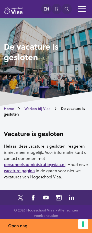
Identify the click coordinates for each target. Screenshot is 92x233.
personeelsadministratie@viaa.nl (34, 164)
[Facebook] (33, 198)
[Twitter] (20, 198)
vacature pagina (19, 171)
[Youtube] (46, 198)
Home (9, 108)
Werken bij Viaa (38, 108)
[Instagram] (59, 198)
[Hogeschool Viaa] (13, 13)
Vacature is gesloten (34, 133)
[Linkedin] (71, 198)
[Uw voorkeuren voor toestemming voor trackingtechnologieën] (83, 224)
